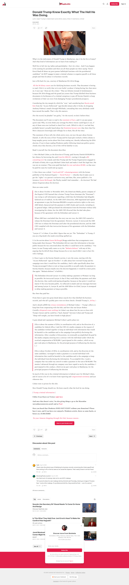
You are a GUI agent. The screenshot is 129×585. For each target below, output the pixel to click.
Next (91, 436)
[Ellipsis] (95, 464)
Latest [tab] (39, 499)
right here (59, 397)
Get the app (73, 577)
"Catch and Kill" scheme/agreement (65, 172)
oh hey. (92, 300)
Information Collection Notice (64, 556)
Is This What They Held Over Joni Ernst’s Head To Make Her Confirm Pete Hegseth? (56, 519)
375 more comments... (39, 490)
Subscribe (114, 4)
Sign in (123, 4)
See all (36, 546)
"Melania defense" (72, 248)
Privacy (68, 572)
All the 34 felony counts (42, 85)
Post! (61, 404)
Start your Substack (60, 577)
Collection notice (80, 572)
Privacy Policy (77, 556)
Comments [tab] (37, 449)
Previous (39, 436)
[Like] (34, 28)
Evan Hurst (36, 22)
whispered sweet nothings (48, 310)
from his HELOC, (64, 157)
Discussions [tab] (46, 499)
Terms (72, 572)
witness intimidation (58, 305)
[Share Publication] (107, 4)
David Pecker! (65, 175)
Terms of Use (73, 554)
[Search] (103, 4)
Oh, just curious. (37, 523)
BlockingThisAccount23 (43, 476)
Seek (37, 465)
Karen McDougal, (46, 180)
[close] (81, 525)
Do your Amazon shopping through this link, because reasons (55, 418)
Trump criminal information (43, 392)
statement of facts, (69, 120)
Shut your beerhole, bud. (40, 509)
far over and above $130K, (76, 165)
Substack (55, 581)
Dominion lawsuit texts (72, 128)
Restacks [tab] (44, 449)
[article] (64, 508)
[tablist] (40, 449)
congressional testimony (81, 376)
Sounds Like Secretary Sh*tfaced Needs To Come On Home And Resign (56, 505)
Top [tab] (35, 499)
